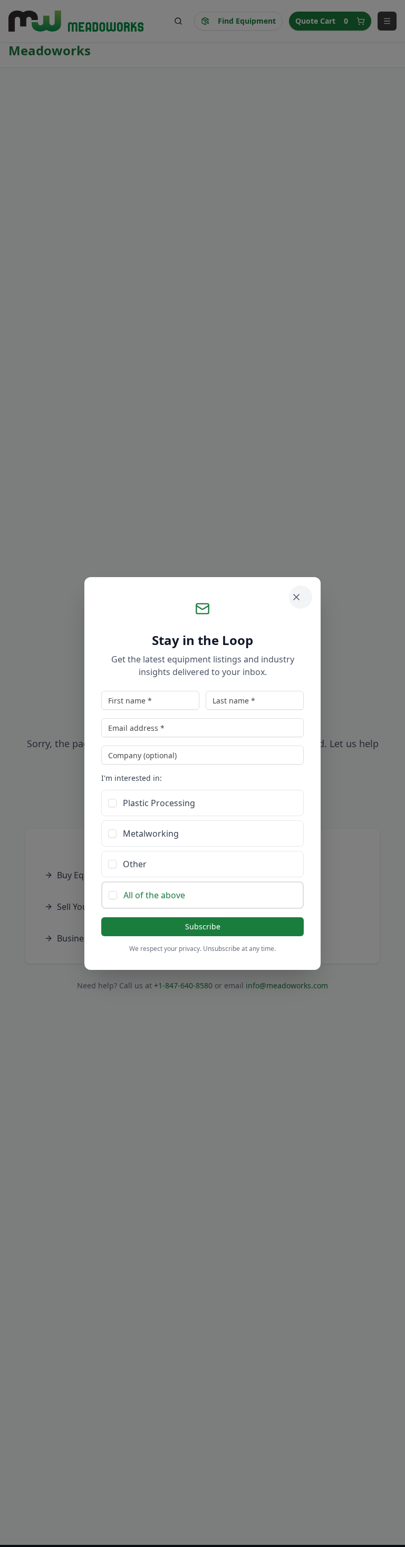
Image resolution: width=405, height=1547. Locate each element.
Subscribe (202, 926)
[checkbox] (112, 803)
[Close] (300, 597)
